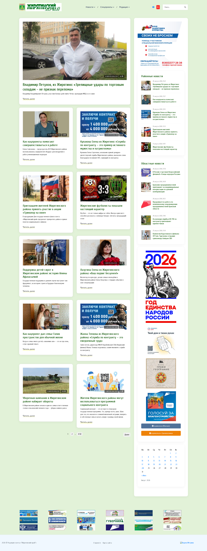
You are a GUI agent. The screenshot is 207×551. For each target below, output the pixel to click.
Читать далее (29, 99)
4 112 (79, 434)
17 (142, 464)
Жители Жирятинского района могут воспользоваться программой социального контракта (102, 401)
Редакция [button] (123, 7)
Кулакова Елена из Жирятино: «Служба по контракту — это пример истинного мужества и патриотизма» (102, 145)
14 (165, 461)
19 (154, 464)
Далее (127, 435)
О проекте (97, 543)
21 (165, 464)
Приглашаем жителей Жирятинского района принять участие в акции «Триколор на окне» (44, 209)
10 (142, 461)
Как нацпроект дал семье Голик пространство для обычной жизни (43, 335)
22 (171, 464)
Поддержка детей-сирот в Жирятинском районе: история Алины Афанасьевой (45, 273)
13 (159, 461)
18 (148, 464)
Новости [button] (89, 7)
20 (160, 464)
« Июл (144, 475)
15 (170, 461)
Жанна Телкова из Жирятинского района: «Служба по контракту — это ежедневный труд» (101, 337)
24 (143, 468)
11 (148, 461)
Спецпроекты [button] (106, 7)
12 (154, 461)
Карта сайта (107, 543)
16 (176, 461)
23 (176, 464)
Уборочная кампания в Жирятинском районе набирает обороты (44, 399)
